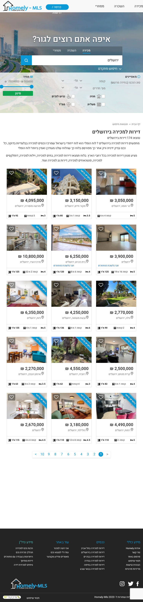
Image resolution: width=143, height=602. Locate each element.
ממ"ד (62, 104)
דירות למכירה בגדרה (94, 560)
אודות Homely (133, 548)
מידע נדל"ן (26, 542)
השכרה (119, 6)
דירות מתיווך (27, 560)
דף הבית (136, 124)
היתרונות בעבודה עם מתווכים (18, 556)
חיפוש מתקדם (108, 68)
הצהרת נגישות (133, 565)
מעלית (92, 104)
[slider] (32, 87)
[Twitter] (131, 583)
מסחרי (99, 6)
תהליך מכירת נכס (24, 552)
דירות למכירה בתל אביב (92, 548)
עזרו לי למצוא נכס (60, 552)
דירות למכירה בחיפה (94, 565)
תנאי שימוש (134, 560)
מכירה (138, 6)
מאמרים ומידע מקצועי (58, 556)
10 (42, 454)
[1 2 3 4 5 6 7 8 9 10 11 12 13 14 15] (84, 81)
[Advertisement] (71, 489)
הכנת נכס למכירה (24, 548)
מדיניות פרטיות (132, 569)
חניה (93, 96)
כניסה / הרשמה (56, 8)
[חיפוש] (26, 60)
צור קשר (136, 552)
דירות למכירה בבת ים (94, 556)
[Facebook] (137, 583)
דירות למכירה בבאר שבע (92, 569)
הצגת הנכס (116, 194)
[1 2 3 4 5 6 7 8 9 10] (84, 88)
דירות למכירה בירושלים (92, 552)
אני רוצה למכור (61, 548)
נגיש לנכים (59, 96)
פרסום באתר (134, 556)
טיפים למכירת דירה (23, 565)
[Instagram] (122, 583)
